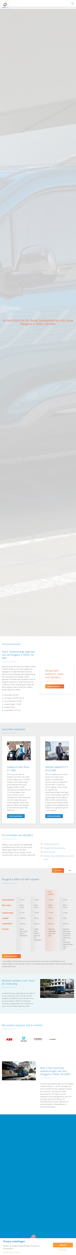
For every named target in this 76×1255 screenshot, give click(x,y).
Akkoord (63, 1245)
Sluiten (17, 1252)
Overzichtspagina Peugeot (11, 644)
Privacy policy (8, 1252)
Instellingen (63, 1250)
